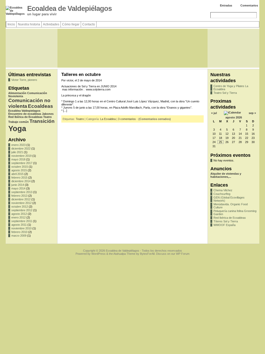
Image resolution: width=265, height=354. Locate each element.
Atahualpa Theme (124, 253)
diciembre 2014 (21, 181)
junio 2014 (17, 184)
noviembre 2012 (21, 202)
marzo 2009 (18, 235)
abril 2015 (17, 173)
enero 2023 (18, 144)
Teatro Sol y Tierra (225, 92)
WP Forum (182, 253)
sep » (252, 113)
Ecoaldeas (40, 106)
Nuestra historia (29, 24)
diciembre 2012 (21, 199)
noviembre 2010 (21, 228)
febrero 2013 (19, 195)
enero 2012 (18, 217)
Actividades (51, 24)
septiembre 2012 (21, 210)
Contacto (88, 24)
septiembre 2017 (21, 163)
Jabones (48, 113)
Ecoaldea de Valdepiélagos (69, 8)
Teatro (47, 116)
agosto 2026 (233, 117)
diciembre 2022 (21, 148)
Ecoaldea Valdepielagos (24, 110)
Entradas (226, 5)
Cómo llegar (70, 24)
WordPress (98, 253)
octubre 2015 (19, 166)
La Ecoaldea (108, 119)
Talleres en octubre (81, 74)
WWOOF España (224, 224)
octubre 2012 (19, 206)
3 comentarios (127, 119)
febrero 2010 (19, 231)
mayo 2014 (18, 188)
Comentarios (249, 5)
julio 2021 (17, 152)
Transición (42, 121)
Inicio (11, 24)
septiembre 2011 (21, 221)
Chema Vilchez (223, 190)
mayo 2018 (18, 159)
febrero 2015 (19, 177)
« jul (214, 113)
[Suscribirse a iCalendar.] (232, 112)
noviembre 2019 (21, 155)
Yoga (17, 128)
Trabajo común (18, 121)
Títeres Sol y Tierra (226, 221)
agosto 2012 (19, 213)
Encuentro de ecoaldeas (24, 113)
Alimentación (17, 93)
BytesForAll (147, 253)
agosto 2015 (19, 170)
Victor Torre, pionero (24, 79)
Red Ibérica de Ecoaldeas (25, 116)
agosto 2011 (19, 224)
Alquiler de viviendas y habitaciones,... (225, 175)
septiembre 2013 (21, 192)
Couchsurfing (222, 193)
